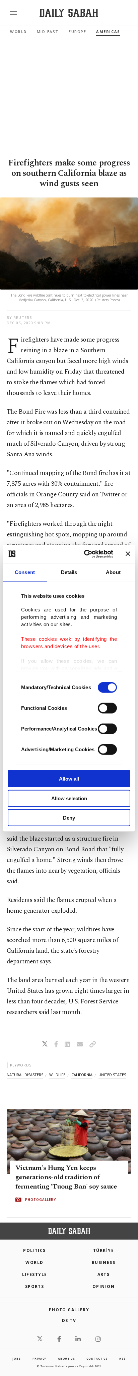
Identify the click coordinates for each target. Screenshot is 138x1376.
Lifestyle (34, 1274)
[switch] (107, 708)
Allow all (69, 779)
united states (112, 1074)
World (18, 31)
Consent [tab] (25, 572)
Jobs (16, 1358)
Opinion (103, 1286)
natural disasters (25, 1074)
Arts (103, 1274)
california (81, 1074)
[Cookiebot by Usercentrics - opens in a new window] (85, 553)
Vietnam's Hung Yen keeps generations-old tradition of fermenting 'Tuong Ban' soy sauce (66, 1177)
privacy (39, 1358)
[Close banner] (128, 553)
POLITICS (34, 1250)
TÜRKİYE (103, 1250)
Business (104, 1262)
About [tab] (113, 572)
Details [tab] (69, 572)
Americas (108, 31)
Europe (77, 31)
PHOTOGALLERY (40, 1199)
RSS (122, 1358)
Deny (69, 818)
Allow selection (69, 798)
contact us (97, 1358)
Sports (34, 1286)
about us (66, 1358)
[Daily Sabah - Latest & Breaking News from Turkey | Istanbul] (69, 13)
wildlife (57, 1074)
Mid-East (48, 31)
